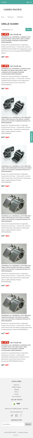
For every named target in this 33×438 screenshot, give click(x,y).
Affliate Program (16, 387)
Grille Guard (10, 17)
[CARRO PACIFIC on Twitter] (12, 416)
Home (2, 17)
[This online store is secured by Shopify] (16, 405)
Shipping (16, 389)
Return (16, 392)
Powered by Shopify (23, 432)
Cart (30, 2)
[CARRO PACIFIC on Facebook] (16, 416)
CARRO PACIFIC (13, 9)
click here (25, 408)
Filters (29, 29)
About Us (16, 385)
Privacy (16, 394)
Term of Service (16, 396)
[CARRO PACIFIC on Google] (21, 416)
